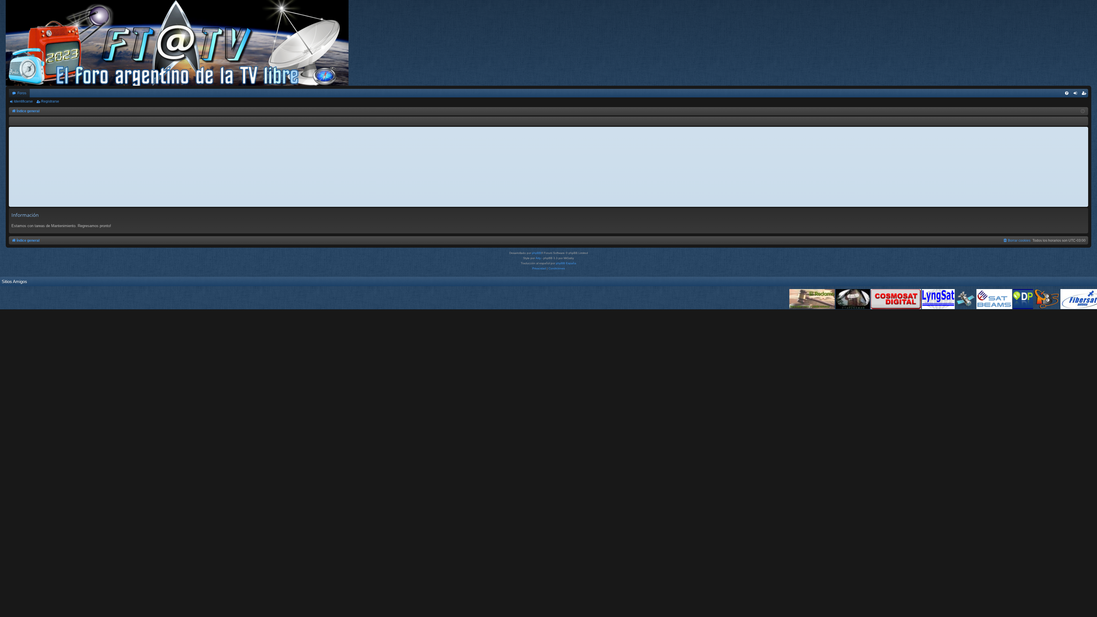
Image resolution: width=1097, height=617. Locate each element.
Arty (538, 258)
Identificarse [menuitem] (1076, 94)
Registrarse (50, 101)
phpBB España (566, 263)
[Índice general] (180, 43)
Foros (21, 93)
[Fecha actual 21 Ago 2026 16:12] (1083, 111)
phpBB (536, 253)
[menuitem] (1066, 93)
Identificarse (23, 101)
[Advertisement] (548, 167)
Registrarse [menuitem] (1085, 94)
